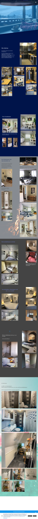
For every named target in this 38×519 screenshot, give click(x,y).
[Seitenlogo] (16, 1)
